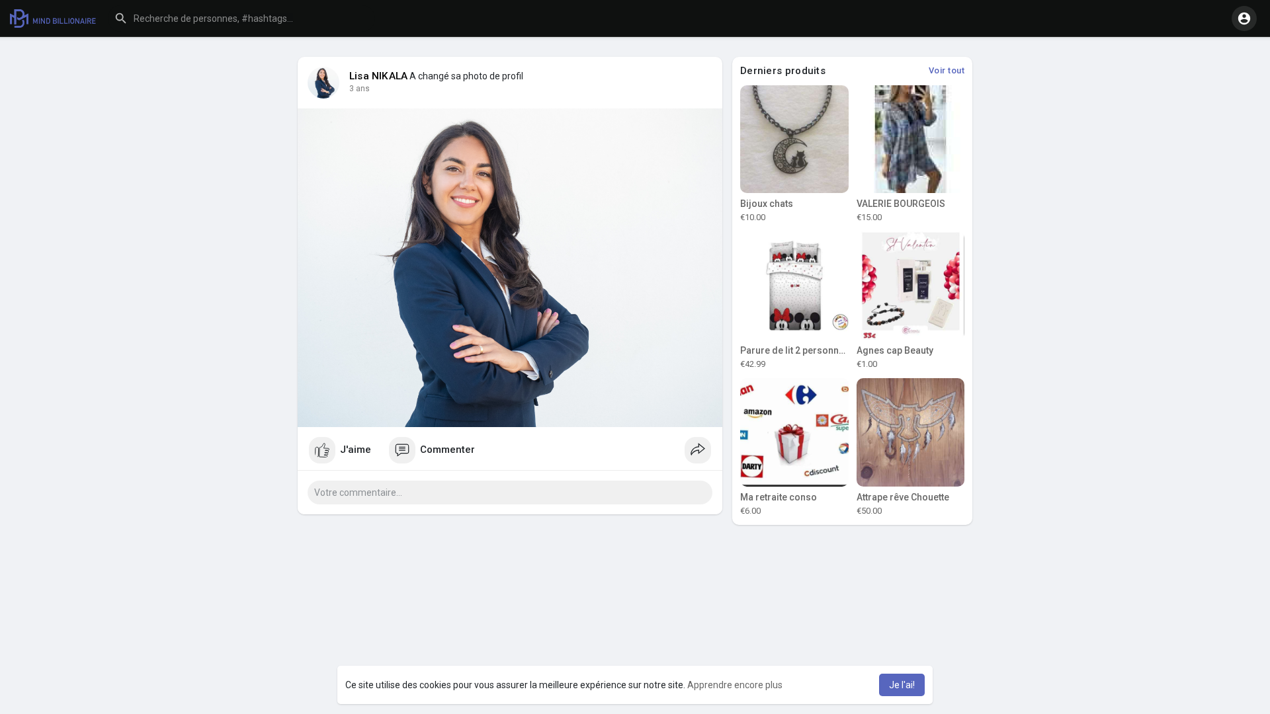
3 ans (359, 88)
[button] (241, 18)
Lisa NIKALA (378, 76)
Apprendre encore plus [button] (735, 685)
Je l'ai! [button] (902, 685)
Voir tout (947, 70)
